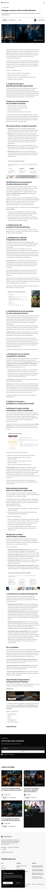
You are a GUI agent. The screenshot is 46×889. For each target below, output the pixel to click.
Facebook (17, 847)
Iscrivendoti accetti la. (8, 754)
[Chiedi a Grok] (10, 854)
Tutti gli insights (5, 7)
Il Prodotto (3, 868)
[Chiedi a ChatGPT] (2, 854)
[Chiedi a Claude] (4, 854)
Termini (33, 884)
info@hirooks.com (8, 859)
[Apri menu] (43, 2)
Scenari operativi (20, 869)
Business (5, 20)
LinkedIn (4, 847)
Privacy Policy (12, 754)
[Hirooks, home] (5, 2)
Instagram (10, 847)
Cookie (28, 884)
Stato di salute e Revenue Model (22, 866)
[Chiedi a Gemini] (6, 854)
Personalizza (5, 885)
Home (2, 865)
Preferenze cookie (40, 884)
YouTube (4, 849)
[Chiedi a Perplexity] (8, 854)
